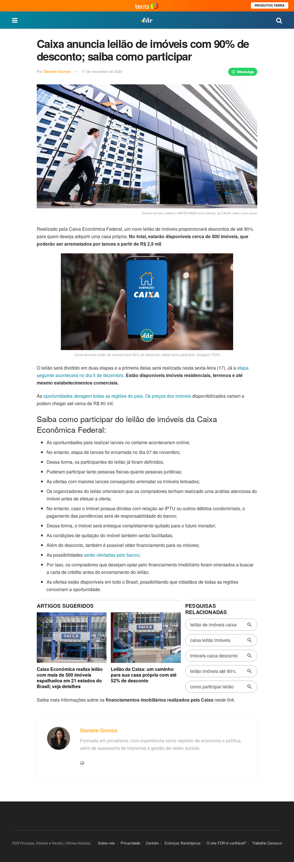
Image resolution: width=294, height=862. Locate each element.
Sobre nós (106, 843)
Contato (152, 843)
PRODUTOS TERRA (270, 5)
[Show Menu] (15, 20)
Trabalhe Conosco (267, 843)
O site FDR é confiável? (226, 843)
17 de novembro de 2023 (101, 71)
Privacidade (130, 843)
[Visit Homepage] (146, 20)
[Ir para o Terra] (147, 5)
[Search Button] (279, 20)
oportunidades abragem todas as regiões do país (93, 396)
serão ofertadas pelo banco (111, 555)
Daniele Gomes (57, 71)
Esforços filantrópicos (183, 843)
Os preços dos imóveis (168, 396)
